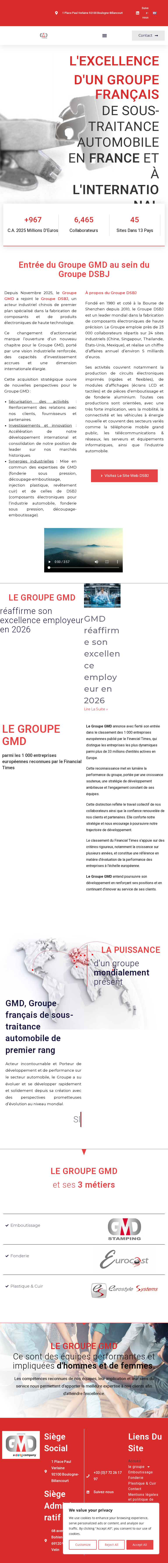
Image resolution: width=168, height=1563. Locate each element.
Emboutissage (140, 1472)
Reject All (111, 1545)
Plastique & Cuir (142, 1483)
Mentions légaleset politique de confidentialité (143, 1499)
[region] (111, 1528)
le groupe (136, 1467)
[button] (104, 35)
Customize (83, 1545)
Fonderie (136, 1478)
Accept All (140, 1545)
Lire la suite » (96, 709)
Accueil (134, 1461)
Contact (134, 1489)
